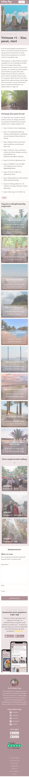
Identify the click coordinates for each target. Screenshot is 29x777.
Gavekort (14, 774)
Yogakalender (14, 766)
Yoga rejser (14, 769)
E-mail (3, 591)
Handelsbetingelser (15, 758)
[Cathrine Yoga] (6, 2)
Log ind (22, 2)
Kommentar (5, 564)
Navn (2, 585)
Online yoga (14, 763)
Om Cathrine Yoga (14, 761)
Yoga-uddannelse (14, 771)
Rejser (4, 198)
